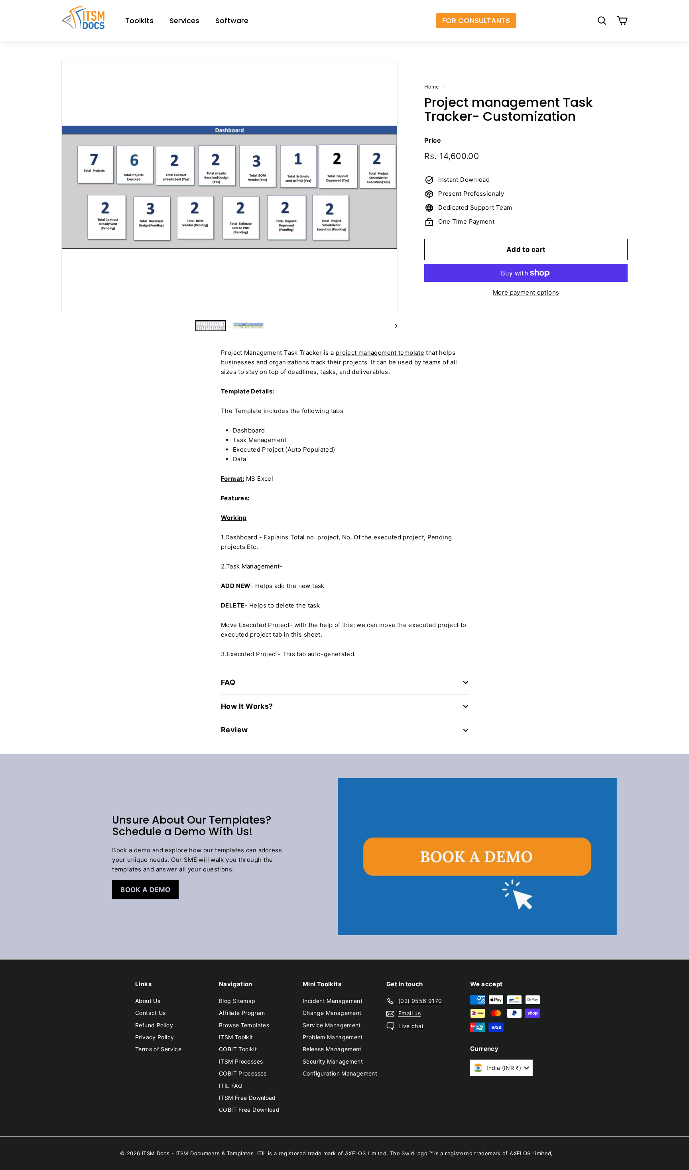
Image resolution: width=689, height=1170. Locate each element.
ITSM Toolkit (236, 1037)
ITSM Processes (241, 1061)
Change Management (332, 1012)
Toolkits (139, 21)
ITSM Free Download (247, 1097)
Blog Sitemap (237, 1000)
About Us (147, 1000)
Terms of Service (158, 1049)
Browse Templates (244, 1025)
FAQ (228, 682)
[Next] (393, 325)
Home (431, 87)
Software (231, 21)
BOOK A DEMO (145, 890)
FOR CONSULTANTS (476, 21)
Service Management (332, 1025)
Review (234, 730)
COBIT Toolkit (238, 1049)
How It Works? (247, 706)
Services (184, 21)
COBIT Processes (243, 1073)
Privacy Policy (154, 1037)
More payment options (526, 292)
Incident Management (332, 1000)
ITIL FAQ (230, 1085)
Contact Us (150, 1012)
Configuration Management (340, 1073)
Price (432, 140)
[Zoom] (229, 187)
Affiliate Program (242, 1012)
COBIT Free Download (249, 1109)
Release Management (332, 1049)
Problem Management (333, 1037)
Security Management (333, 1061)
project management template (380, 352)
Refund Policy (154, 1025)
